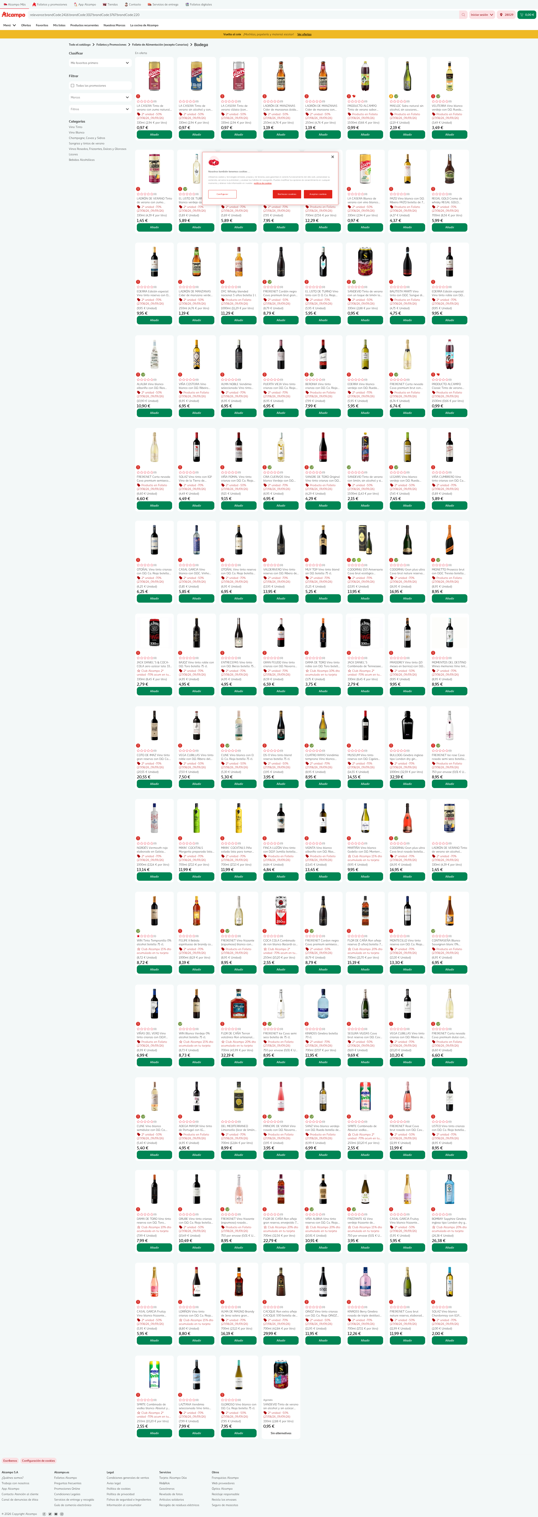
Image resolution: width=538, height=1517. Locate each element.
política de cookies (263, 183)
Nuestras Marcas (114, 25)
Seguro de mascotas (225, 1505)
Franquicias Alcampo (225, 1477)
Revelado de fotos (171, 1494)
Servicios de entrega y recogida (74, 1499)
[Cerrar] (332, 156)
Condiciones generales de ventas (128, 1477)
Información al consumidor (124, 1505)
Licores (73, 154)
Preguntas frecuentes (67, 1483)
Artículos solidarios (171, 1499)
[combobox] (243, 14)
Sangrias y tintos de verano (86, 143)
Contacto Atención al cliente (20, 1494)
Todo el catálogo (80, 44)
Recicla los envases (224, 1499)
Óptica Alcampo (222, 1488)
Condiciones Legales (67, 1494)
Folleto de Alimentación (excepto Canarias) (160, 44)
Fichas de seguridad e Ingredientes (129, 1499)
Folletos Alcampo (65, 1477)
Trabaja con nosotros (15, 1483)
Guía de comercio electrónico (72, 1505)
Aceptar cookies (318, 194)
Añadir (154, 134)
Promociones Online (67, 1488)
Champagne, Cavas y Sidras (87, 138)
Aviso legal (114, 1483)
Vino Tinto (75, 127)
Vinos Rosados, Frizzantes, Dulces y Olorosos (97, 149)
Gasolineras (166, 1488)
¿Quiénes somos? (13, 1477)
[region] (270, 178)
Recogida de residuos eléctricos (179, 1505)
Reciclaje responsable (225, 1494)
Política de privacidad (120, 1494)
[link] (38, 1461)
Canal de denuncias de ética (20, 1499)
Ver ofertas (304, 34)
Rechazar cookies (287, 194)
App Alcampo (10, 1488)
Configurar (222, 194)
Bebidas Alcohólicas (82, 159)
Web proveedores (223, 1483)
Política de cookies (119, 1488)
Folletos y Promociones (111, 44)
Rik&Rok (164, 1483)
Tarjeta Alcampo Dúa (173, 1477)
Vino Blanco (76, 132)
